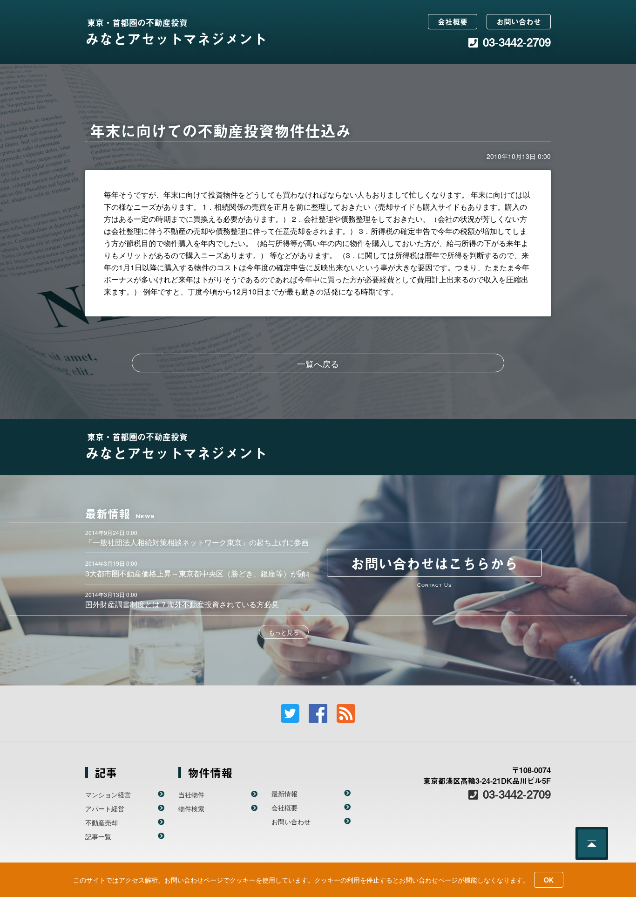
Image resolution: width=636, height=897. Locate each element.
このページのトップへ (591, 843)
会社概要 (452, 21)
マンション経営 (108, 794)
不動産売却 (101, 822)
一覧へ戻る (318, 363)
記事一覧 (98, 836)
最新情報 (284, 793)
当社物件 (191, 794)
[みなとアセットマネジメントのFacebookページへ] (318, 713)
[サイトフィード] (346, 713)
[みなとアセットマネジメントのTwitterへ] (290, 713)
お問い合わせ (518, 21)
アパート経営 (104, 808)
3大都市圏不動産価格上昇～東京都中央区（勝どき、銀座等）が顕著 (199, 573)
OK (549, 879)
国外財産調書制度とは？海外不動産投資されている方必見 (182, 604)
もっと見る (284, 632)
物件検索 (191, 808)
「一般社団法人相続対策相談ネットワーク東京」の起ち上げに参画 (197, 542)
